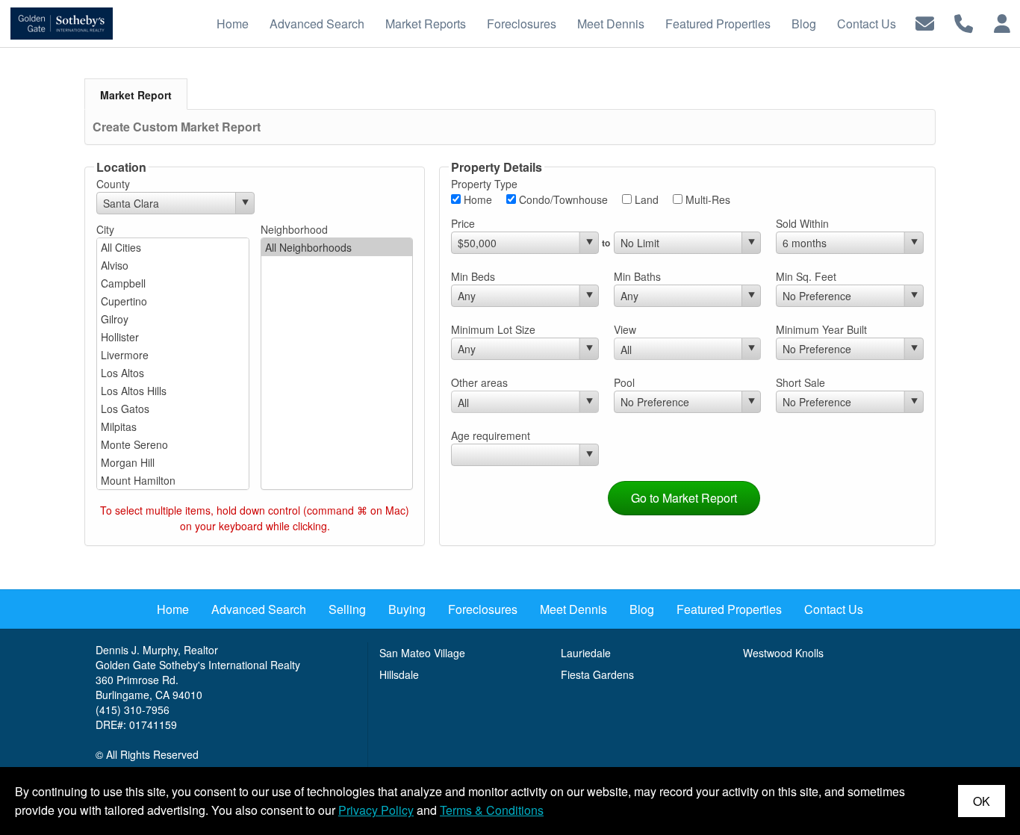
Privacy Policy (376, 810)
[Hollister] (173, 337)
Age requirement (490, 435)
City (105, 229)
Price (463, 223)
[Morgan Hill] (173, 462)
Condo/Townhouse (562, 199)
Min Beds (473, 276)
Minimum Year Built (821, 329)
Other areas (479, 382)
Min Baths (637, 276)
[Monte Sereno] (173, 444)
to (606, 242)
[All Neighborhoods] (337, 247)
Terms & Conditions (492, 810)
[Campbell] (173, 283)
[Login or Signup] (1002, 22)
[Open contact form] (924, 22)
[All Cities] (173, 247)
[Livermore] (173, 355)
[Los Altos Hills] (173, 391)
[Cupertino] (173, 301)
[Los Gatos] (173, 409)
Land (645, 199)
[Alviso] (173, 265)
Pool (624, 382)
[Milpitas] (173, 426)
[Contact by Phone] (963, 22)
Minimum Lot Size (493, 329)
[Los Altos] (173, 373)
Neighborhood (294, 229)
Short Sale (800, 382)
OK (981, 801)
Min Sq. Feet (806, 276)
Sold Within (802, 223)
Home (476, 199)
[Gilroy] (173, 319)
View (625, 329)
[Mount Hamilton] (173, 480)
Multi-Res (706, 199)
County (113, 183)
